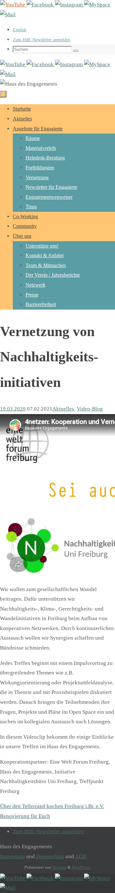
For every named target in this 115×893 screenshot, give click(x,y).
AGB (80, 856)
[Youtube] (13, 5)
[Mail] (8, 15)
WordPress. (81, 867)
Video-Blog (90, 409)
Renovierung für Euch (25, 816)
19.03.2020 (13, 409)
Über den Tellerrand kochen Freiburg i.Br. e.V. (52, 806)
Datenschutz (50, 856)
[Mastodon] (97, 5)
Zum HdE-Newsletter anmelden (41, 39)
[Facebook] (41, 5)
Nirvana (59, 867)
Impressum (12, 856)
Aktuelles (63, 409)
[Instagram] (69, 5)
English (20, 29)
